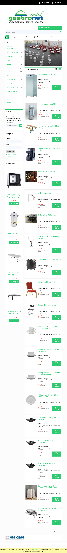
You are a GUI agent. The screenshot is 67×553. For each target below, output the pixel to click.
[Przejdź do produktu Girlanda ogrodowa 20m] (31, 176)
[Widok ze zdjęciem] (56, 69)
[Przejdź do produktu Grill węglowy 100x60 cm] (31, 218)
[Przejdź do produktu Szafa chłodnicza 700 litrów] (31, 86)
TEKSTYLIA (9, 83)
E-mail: (8, 138)
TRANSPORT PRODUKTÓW (13, 91)
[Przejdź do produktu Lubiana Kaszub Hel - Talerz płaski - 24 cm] (31, 400)
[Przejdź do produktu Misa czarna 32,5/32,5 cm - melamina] (31, 420)
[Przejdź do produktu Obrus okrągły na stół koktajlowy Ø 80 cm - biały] (31, 492)
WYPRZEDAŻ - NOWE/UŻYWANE (11, 47)
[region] (43, 53)
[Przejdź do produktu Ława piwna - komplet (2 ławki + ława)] (31, 129)
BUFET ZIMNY (10, 72)
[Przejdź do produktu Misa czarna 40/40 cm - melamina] (31, 465)
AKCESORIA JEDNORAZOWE (13, 52)
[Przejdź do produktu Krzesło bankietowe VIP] (31, 290)
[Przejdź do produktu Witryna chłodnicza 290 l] (31, 111)
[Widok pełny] (60, 69)
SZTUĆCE (9, 64)
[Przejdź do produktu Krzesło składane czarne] (31, 310)
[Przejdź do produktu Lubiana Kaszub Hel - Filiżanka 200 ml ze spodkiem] (31, 354)
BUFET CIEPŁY (10, 68)
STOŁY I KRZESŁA (11, 79)
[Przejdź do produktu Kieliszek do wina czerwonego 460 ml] (31, 241)
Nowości (9, 99)
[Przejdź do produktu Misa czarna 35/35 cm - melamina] (31, 443)
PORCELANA (10, 56)
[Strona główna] (26, 15)
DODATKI (9, 75)
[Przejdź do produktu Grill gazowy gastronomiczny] (31, 197)
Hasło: (7, 144)
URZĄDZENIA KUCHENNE (13, 87)
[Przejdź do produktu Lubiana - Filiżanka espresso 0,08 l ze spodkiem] (31, 330)
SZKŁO (8, 60)
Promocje (9, 102)
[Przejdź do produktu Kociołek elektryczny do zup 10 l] (31, 264)
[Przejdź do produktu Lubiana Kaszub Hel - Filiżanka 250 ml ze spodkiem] (31, 377)
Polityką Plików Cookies (35, 549)
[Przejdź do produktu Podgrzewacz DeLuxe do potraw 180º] (31, 513)
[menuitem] (14, 37)
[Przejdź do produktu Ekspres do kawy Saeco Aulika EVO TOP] (31, 154)
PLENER (8, 95)
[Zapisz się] (20, 125)
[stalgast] (33, 537)
